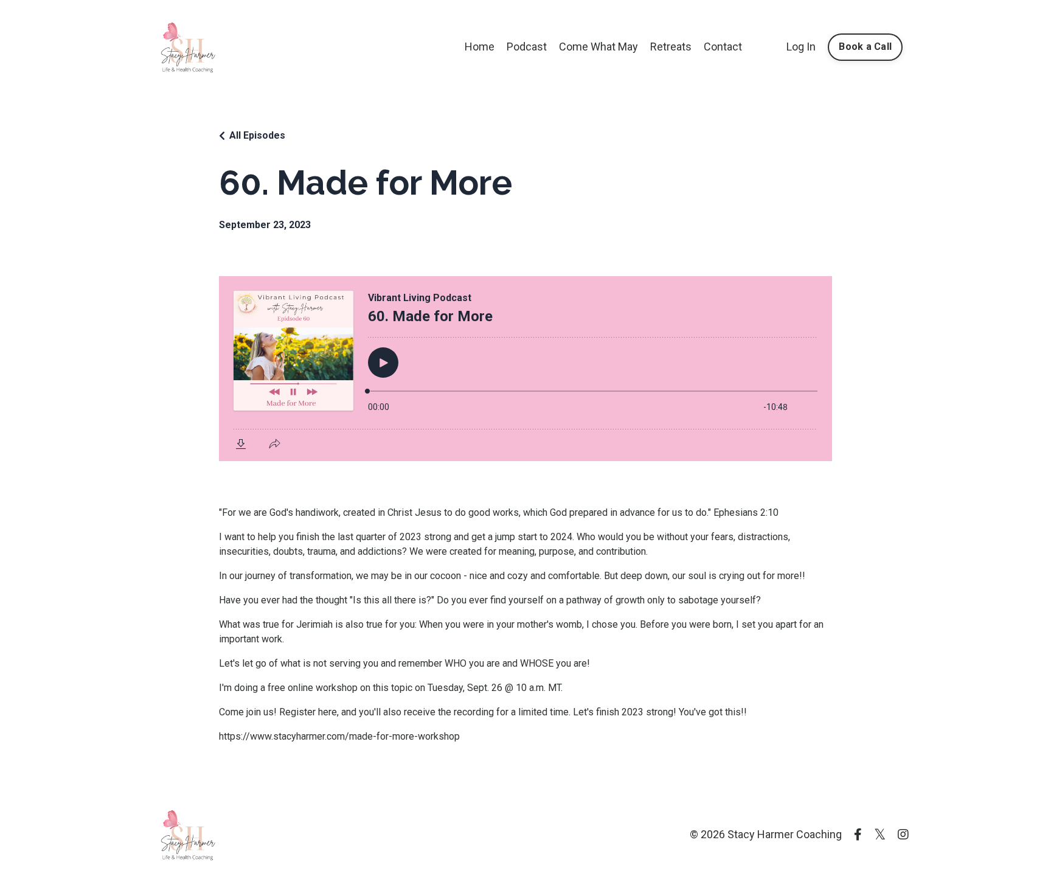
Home (479, 46)
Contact (723, 46)
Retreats (671, 46)
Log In (801, 46)
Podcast (527, 46)
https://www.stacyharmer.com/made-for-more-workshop (339, 736)
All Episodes (257, 135)
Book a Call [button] (865, 46)
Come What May (598, 46)
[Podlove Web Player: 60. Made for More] (525, 368)
